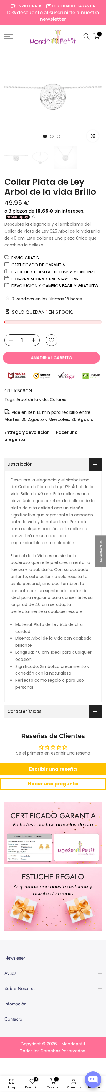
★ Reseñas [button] (101, 551)
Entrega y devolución (27, 432)
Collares (58, 399)
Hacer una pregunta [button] (53, 783)
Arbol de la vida (32, 399)
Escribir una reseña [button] (53, 769)
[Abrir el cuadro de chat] (93, 1079)
